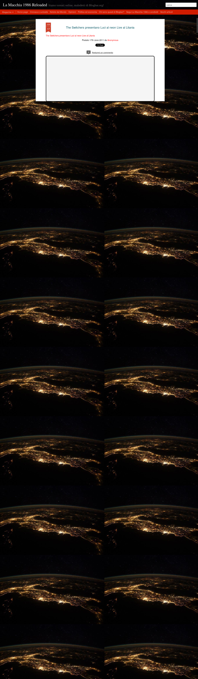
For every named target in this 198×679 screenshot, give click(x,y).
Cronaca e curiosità (39, 11)
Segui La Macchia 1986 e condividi (142, 11)
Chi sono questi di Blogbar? (111, 11)
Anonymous (112, 40)
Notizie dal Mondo (58, 11)
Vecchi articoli (166, 11)
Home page (22, 11)
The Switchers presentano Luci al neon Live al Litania (100, 27)
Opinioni (72, 11)
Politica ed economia (87, 11)
